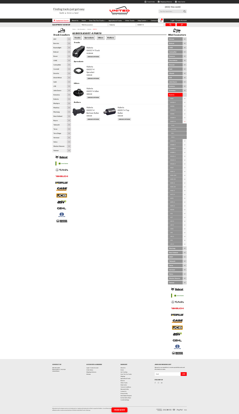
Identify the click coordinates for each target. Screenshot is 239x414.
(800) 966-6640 (173, 6)
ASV (54, 39)
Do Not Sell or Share (126, 397)
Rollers (173, 137)
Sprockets (173, 129)
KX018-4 (173, 102)
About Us (75, 20)
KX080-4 (173, 148)
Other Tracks (129, 20)
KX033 (172, 106)
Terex (55, 129)
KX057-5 (173, 141)
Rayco (55, 120)
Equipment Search (62, 20)
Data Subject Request (126, 395)
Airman (171, 39)
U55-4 (172, 244)
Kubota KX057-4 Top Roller (123, 110)
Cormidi (56, 69)
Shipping (123, 376)
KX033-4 (173, 110)
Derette (56, 73)
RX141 (172, 209)
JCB (54, 86)
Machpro (56, 103)
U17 (171, 217)
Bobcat (56, 52)
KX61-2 (172, 190)
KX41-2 (172, 171)
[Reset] (182, 24)
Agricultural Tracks (115, 20)
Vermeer (56, 137)
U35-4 (172, 225)
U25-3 (172, 221)
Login (172, 20)
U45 (171, 232)
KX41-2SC (173, 175)
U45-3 (172, 236)
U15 (171, 213)
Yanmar (56, 150)
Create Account (181, 20)
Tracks (172, 125)
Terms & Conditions (126, 387)
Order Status (89, 370)
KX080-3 (173, 145)
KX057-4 (95, 29)
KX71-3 (172, 194)
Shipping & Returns (91, 372)
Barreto (56, 43)
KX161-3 (173, 164)
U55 (171, 240)
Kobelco (172, 86)
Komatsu (56, 95)
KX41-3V (173, 187)
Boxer (55, 56)
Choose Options (93, 56)
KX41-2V (173, 179)
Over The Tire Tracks (96, 20)
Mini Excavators (81, 29)
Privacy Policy (124, 393)
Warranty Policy (125, 389)
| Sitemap (88, 410)
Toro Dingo (57, 133)
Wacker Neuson (58, 146)
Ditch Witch (57, 77)
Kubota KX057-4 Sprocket (90, 69)
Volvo (55, 142)
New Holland (57, 116)
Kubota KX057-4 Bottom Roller (93, 110)
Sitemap (88, 374)
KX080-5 (173, 152)
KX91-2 (172, 202)
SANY (171, 257)
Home (84, 20)
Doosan (171, 65)
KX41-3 (172, 183)
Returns (123, 380)
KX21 (172, 167)
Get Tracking (124, 372)
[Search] (171, 24)
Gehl (55, 82)
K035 (171, 98)
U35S (171, 229)
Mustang (56, 112)
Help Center (142, 20)
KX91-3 (172, 206)
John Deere (57, 90)
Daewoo (172, 56)
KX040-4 (173, 117)
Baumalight (57, 47)
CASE (55, 60)
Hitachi (171, 73)
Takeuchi (56, 125)
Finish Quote (119, 410)
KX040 (172, 114)
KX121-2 (173, 156)
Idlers (172, 133)
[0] (159, 20)
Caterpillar (57, 65)
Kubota (56, 99)
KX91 (172, 198)
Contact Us (155, 20)
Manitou (56, 107)
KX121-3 (173, 160)
